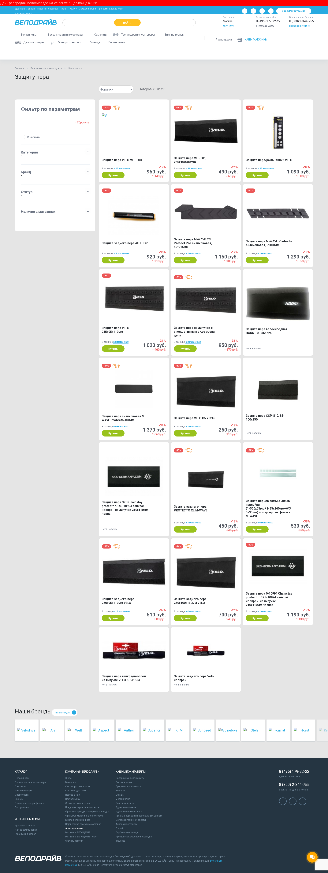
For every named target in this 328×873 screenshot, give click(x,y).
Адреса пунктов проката (129, 811)
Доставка (228, 25)
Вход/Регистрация (293, 11)
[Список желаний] (298, 38)
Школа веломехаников (77, 820)
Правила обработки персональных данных (139, 815)
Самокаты (20, 786)
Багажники (87, 53)
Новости (120, 790)
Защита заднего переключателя (274, 53)
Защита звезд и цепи (312, 53)
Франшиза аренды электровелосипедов (87, 811)
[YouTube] (253, 11)
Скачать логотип (74, 841)
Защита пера (26, 53)
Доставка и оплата (25, 8)
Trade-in (120, 828)
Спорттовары (22, 794)
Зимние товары (23, 790)
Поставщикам (72, 799)
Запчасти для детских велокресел (229, 53)
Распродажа (22, 807)
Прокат (63, 8)
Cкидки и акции (124, 782)
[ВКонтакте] (244, 11)
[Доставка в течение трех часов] (116, 107)
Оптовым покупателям (77, 803)
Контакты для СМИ (75, 790)
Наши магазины (23, 13)
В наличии (33, 137)
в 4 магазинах (193, 611)
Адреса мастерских (126, 824)
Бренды (19, 799)
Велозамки (138, 53)
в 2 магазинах (121, 253)
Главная (19, 68)
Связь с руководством (77, 786)
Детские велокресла (189, 53)
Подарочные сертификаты (29, 803)
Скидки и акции (87, 8)
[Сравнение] (288, 38)
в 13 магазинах (122, 168)
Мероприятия (123, 799)
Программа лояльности (110, 8)
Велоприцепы (161, 53)
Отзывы (120, 794)
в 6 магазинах (121, 426)
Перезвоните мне (299, 25)
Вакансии (70, 782)
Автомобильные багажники (57, 53)
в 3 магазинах (193, 342)
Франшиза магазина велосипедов (84, 815)
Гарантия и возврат (47, 8)
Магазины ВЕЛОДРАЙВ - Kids (81, 836)
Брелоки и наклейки (112, 53)
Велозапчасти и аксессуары (46, 68)
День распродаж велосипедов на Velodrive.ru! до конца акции (48, 3)
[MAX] (271, 11)
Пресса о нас (72, 794)
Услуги (73, 8)
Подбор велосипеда (127, 832)
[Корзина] (308, 38)
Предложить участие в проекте (82, 807)
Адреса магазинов (126, 807)
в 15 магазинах (266, 168)
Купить (113, 175)
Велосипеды (22, 778)
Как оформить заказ (26, 829)
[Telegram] (262, 11)
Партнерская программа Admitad (83, 824)
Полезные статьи (125, 803)
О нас (68, 778)
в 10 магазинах (194, 168)
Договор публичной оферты (131, 820)
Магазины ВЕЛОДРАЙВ (77, 832)
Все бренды (62, 712)
